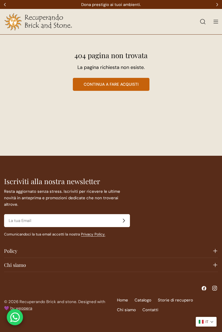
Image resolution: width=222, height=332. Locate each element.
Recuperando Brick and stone (47, 301)
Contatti (150, 310)
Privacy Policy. (93, 234)
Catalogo (143, 300)
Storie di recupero (175, 300)
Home (122, 300)
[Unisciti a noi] (123, 220)
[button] (206, 321)
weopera (24, 308)
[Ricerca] (202, 21)
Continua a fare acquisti (111, 84)
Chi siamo (126, 310)
